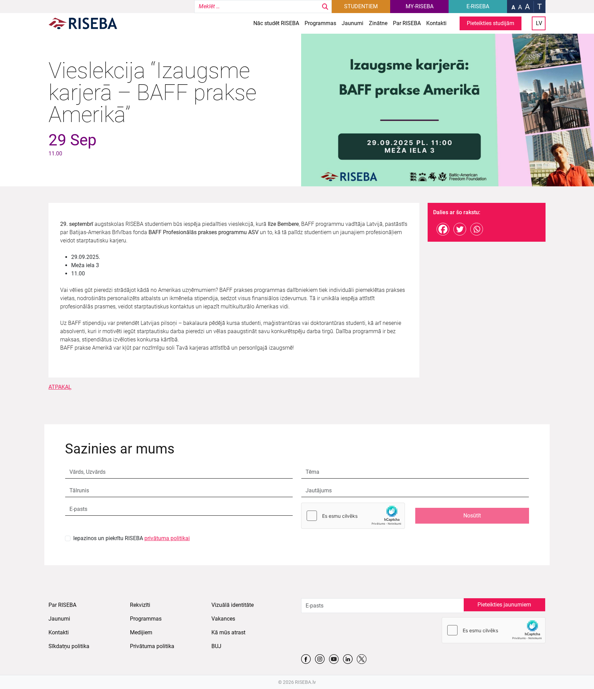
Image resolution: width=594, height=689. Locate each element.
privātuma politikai (167, 538)
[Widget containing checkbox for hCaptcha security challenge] (353, 516)
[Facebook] (443, 229)
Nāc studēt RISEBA (276, 23)
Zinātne (378, 23)
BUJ (216, 646)
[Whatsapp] (476, 229)
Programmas (320, 23)
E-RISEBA (477, 6)
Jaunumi (352, 23)
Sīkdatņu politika (68, 646)
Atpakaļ (60, 387)
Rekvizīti (140, 605)
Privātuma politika (152, 646)
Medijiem (141, 632)
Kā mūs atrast (228, 632)
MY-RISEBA (419, 6)
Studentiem (361, 6)
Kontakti (436, 23)
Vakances (223, 618)
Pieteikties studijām (490, 23)
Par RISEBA (407, 23)
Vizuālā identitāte (232, 605)
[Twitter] (459, 229)
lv (539, 23)
